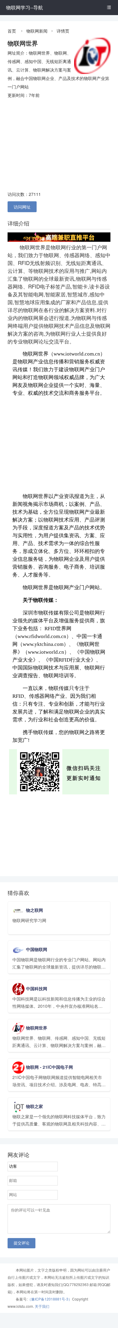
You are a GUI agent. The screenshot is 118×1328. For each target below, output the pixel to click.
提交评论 (21, 1243)
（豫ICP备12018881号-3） (50, 1298)
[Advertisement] (59, 144)
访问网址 (22, 207)
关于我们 (42, 1306)
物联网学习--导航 (24, 7)
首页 (12, 31)
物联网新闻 (37, 31)
